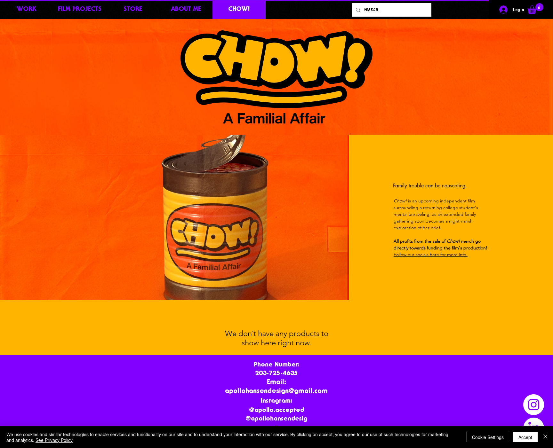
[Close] (545, 437)
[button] (535, 8)
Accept (525, 437)
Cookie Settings (488, 437)
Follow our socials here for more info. (431, 254)
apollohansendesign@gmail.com (276, 391)
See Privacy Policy (54, 440)
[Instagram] (533, 404)
